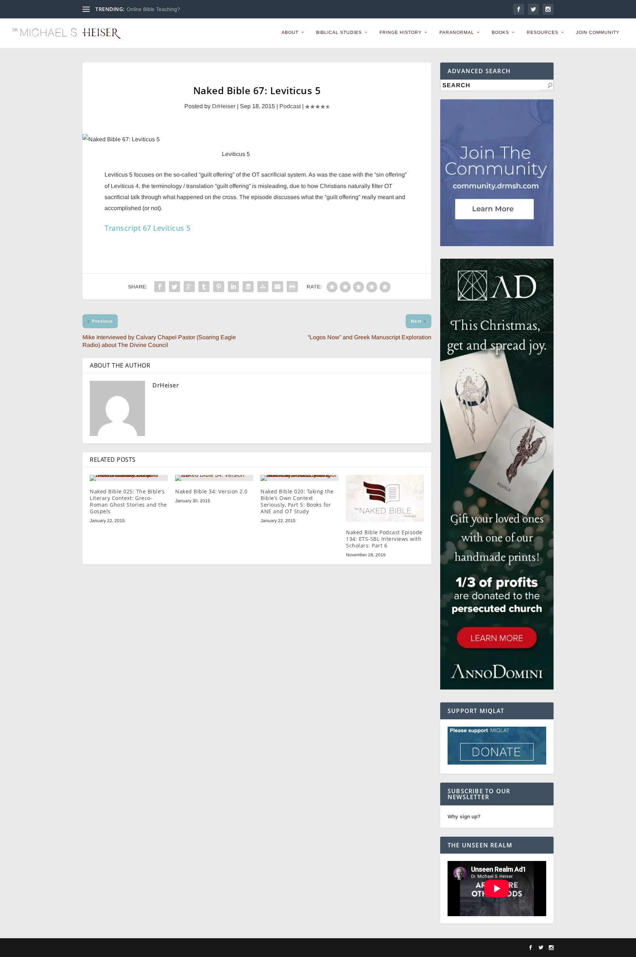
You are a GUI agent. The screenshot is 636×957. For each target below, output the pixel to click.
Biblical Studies (339, 32)
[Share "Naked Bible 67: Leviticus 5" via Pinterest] (218, 286)
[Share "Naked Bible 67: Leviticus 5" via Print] (292, 286)
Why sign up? (464, 816)
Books (500, 32)
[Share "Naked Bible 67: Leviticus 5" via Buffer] (248, 286)
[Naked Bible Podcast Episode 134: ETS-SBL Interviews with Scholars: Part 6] (385, 498)
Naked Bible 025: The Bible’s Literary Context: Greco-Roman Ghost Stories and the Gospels (128, 501)
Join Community (597, 32)
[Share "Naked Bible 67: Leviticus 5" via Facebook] (159, 286)
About (290, 32)
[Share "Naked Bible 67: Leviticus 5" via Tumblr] (204, 286)
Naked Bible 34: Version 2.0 (211, 491)
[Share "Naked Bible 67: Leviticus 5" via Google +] (189, 286)
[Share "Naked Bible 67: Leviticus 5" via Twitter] (174, 286)
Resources (542, 32)
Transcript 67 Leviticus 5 (148, 228)
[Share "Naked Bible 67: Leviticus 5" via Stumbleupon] (262, 286)
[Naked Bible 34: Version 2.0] (214, 478)
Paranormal (456, 32)
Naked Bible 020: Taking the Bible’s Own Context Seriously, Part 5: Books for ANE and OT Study (297, 501)
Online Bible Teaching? (153, 9)
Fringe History (400, 32)
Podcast (290, 106)
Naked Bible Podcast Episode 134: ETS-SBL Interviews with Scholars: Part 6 (384, 539)
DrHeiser (224, 106)
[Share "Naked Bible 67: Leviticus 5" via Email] (277, 286)
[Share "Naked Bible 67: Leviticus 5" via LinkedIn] (233, 286)
